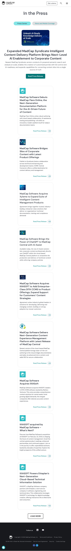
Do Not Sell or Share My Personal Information (19, 541)
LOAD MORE (35, 516)
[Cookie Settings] (3, 547)
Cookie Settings (60, 541)
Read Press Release (35, 76)
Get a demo (52, 3)
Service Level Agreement (40, 541)
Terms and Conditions (46, 537)
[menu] (67, 3)
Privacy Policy (58, 537)
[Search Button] (61, 3)
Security (51, 541)
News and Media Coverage (45, 23)
